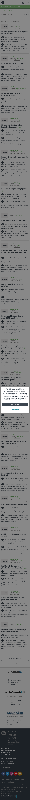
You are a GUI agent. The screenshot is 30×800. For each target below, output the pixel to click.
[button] (15, 409)
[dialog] (15, 400)
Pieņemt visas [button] (15, 404)
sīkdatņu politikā (22, 399)
